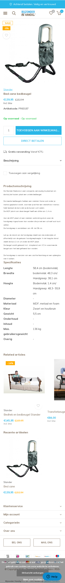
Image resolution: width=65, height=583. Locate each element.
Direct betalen (32, 140)
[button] (5, 13)
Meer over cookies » (33, 579)
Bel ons (17, 542)
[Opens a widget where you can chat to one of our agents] (52, 577)
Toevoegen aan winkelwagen (38, 130)
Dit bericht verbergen (32, 572)
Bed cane (9, 486)
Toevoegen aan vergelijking (24, 173)
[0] (59, 13)
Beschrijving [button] (11, 160)
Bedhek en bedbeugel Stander (22, 414)
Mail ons (47, 542)
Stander (8, 89)
